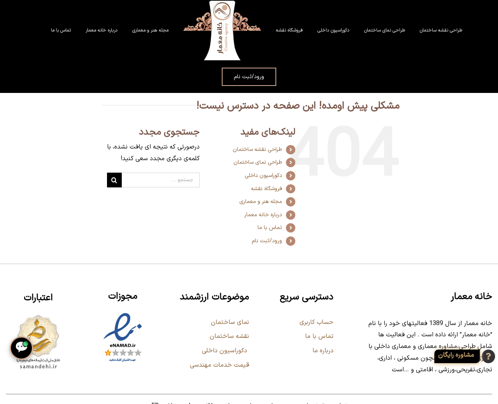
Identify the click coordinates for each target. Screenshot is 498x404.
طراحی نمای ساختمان (257, 162)
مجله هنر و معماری (260, 202)
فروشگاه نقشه (266, 189)
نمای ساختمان (229, 322)
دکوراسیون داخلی (263, 175)
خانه (279, 96)
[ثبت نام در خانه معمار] (464, 356)
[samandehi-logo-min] (38, 316)
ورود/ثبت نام (267, 241)
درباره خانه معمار (263, 215)
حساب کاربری (316, 322)
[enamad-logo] (122, 314)
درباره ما (322, 350)
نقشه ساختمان (228, 336)
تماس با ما (270, 228)
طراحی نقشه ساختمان (257, 149)
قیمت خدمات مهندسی (219, 365)
